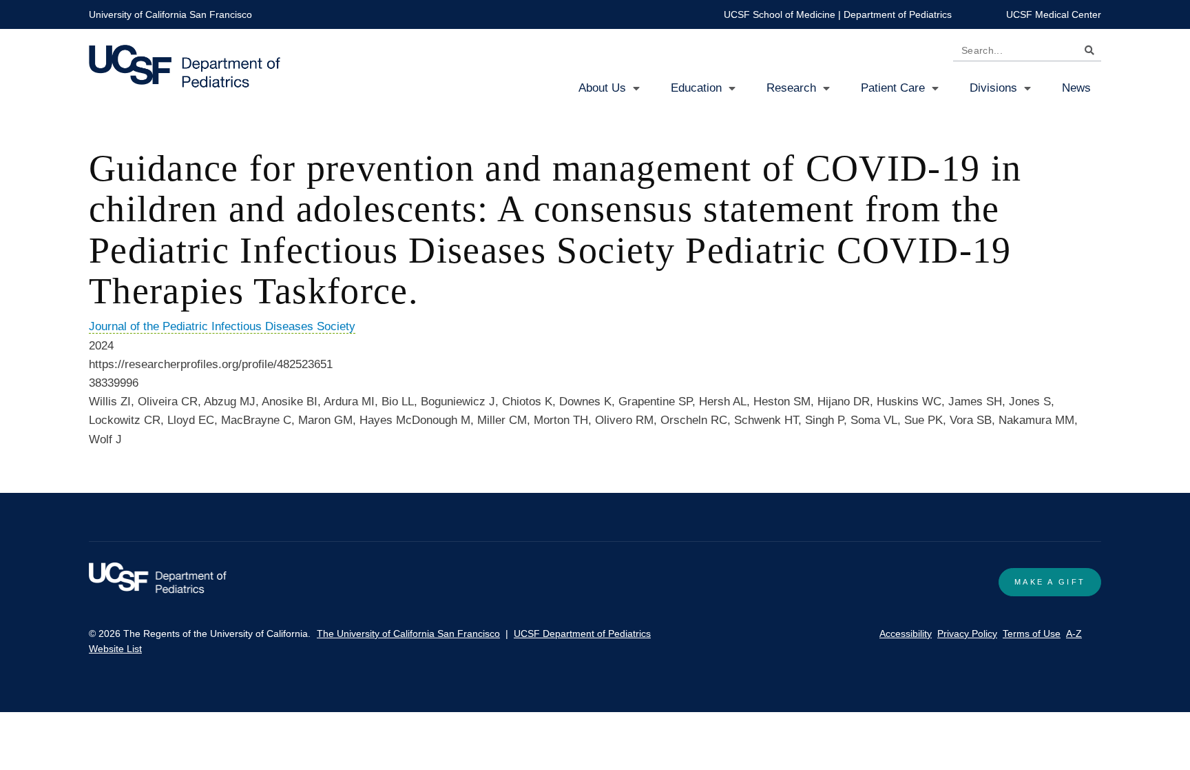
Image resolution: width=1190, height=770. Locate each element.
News (1076, 87)
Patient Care (893, 87)
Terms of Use (1032, 633)
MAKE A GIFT (1049, 582)
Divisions (993, 87)
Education (696, 87)
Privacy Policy (967, 633)
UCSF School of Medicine (779, 14)
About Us (602, 87)
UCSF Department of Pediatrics (582, 633)
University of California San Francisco (170, 14)
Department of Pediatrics (898, 14)
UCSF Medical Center (1053, 14)
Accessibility (905, 633)
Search (1086, 52)
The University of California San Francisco (408, 633)
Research (791, 87)
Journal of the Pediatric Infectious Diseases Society (222, 326)
